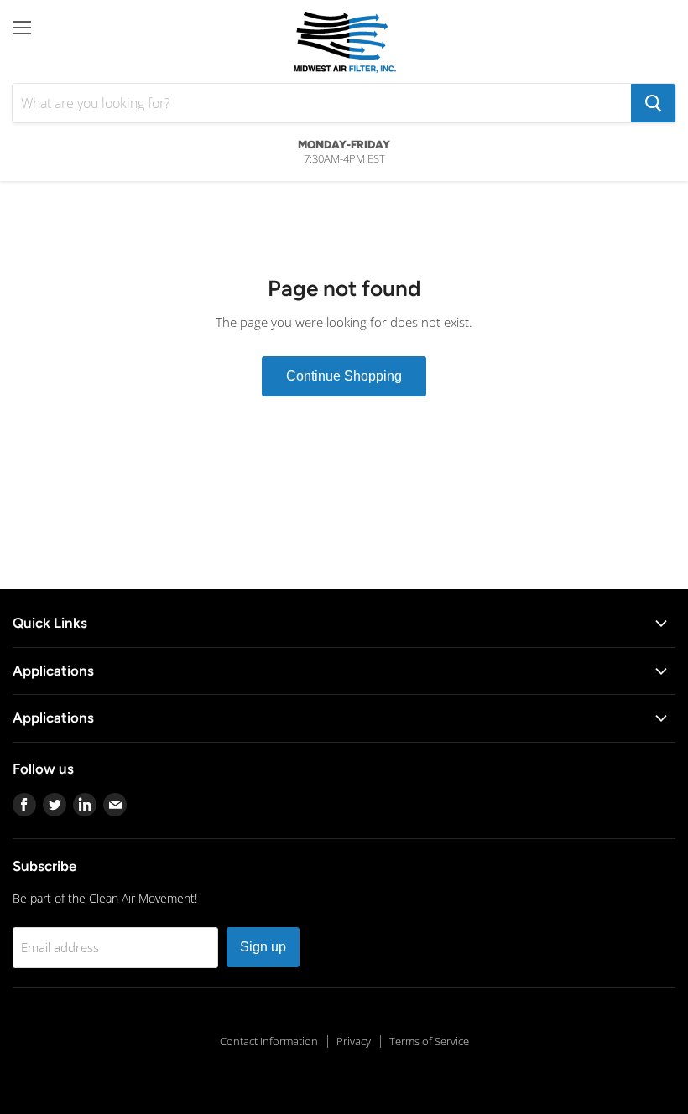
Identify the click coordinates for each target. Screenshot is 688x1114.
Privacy (353, 1041)
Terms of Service (429, 1041)
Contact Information (269, 1041)
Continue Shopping (344, 376)
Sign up (263, 947)
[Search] (653, 103)
